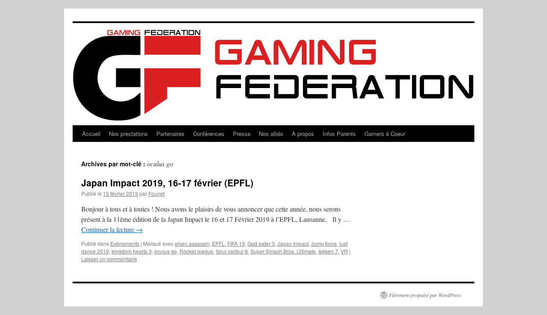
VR (344, 251)
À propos (303, 134)
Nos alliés (271, 134)
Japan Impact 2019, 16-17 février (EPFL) (167, 182)
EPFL (218, 243)
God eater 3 (261, 243)
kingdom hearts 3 (132, 251)
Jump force (324, 243)
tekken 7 (328, 251)
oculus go (165, 251)
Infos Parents (339, 134)
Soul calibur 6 (232, 251)
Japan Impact (293, 243)
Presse (241, 134)
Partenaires (170, 134)
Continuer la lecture (112, 229)
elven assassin (192, 243)
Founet (156, 193)
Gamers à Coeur (385, 134)
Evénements (124, 243)
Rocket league (196, 251)
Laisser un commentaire (109, 258)
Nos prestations (128, 134)
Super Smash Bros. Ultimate (283, 251)
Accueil (91, 134)
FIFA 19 (236, 243)
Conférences (208, 134)
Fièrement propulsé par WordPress (425, 294)
